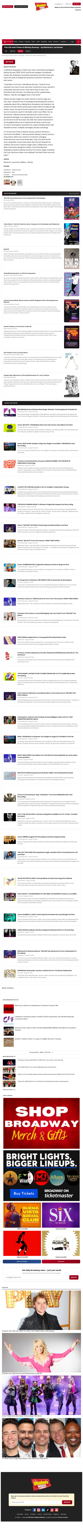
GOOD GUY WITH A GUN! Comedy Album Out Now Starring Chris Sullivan (45, 878)
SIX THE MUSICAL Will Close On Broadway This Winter (22, 1416)
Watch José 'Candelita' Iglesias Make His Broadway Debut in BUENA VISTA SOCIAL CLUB (46, 1074)
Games (55, 42)
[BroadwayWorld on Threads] (52, 1510)
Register (63, 42)
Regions (56, 1514)
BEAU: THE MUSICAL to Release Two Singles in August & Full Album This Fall (45, 737)
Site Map (63, 1514)
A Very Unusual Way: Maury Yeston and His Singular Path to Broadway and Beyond (31, 301)
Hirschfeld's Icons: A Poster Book (16, 353)
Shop (50, 42)
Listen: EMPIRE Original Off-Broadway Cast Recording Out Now (41, 837)
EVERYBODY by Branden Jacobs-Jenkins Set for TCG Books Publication (45, 971)
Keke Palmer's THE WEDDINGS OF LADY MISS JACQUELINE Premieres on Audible (47, 894)
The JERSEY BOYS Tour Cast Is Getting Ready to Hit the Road (37, 1067)
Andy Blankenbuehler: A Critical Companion (20, 273)
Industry (27, 42)
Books (20, 51)
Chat (33, 42)
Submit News (47, 1514)
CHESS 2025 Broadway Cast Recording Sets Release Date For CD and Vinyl (46, 930)
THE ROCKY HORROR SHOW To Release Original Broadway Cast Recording (45, 504)
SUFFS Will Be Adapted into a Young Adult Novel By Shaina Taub (42, 637)
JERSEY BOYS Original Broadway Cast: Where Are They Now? (25, 1458)
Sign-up (68, 4)
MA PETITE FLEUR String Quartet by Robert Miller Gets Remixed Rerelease (45, 773)
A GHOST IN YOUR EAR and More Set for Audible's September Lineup (43, 487)
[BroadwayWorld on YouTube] (56, 1510)
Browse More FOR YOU (40, 1052)
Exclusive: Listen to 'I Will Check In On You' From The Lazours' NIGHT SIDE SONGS (48, 599)
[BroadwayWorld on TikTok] (47, 1510)
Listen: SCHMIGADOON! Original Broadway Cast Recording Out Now (43, 565)
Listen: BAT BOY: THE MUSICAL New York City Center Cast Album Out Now (45, 425)
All (6, 51)
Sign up (74, 1277)
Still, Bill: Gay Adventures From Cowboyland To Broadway (24, 198)
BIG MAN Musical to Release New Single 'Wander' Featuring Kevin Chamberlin (47, 409)
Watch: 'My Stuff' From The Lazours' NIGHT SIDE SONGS (39, 541)
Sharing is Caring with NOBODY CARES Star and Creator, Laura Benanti (40, 1060)
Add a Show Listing (21, 6)
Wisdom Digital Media (37, 1517)
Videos (28, 51)
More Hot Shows (22, 1261)
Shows (21, 42)
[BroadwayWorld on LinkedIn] (43, 1510)
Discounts (61, 1261)
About (27, 1514)
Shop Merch (8, 6)
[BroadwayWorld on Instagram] (39, 1510)
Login (72, 42)
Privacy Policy (63, 1517)
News (15, 42)
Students (44, 42)
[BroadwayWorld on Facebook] (34, 1510)
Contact (33, 1514)
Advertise (20, 1514)
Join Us (39, 1514)
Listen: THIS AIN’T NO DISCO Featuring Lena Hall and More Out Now (43, 525)
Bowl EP (6, 249)
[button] (78, 41)
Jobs (37, 42)
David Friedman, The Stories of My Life (17, 326)
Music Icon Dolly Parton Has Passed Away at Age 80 (22, 1373)
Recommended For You (11, 1000)
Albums (12, 51)
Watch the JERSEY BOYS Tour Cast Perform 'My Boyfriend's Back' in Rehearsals (43, 1081)
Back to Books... (8, 988)
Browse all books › (74, 193)
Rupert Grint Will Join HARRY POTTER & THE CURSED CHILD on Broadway (28, 1331)
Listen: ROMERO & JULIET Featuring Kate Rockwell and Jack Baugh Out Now (46, 914)
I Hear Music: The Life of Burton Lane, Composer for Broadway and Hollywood (31, 224)
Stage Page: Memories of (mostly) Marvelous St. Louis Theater (26, 375)
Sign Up (67, 1502)
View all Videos (8, 1090)
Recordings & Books (7, 55)
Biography (21, 55)
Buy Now (9, 62)
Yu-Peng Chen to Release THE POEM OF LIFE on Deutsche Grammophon (45, 580)
